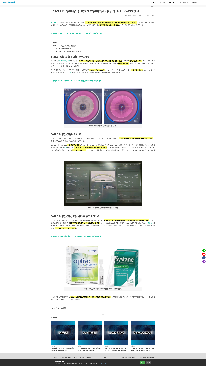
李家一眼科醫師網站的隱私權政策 (147, 358)
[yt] (204, 254)
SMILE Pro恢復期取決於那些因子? (65, 46)
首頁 (152, 6)
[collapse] (99, 42)
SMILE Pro (54, 22)
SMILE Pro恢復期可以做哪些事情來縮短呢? (68, 51)
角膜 (65, 147)
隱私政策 (103, 363)
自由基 (69, 73)
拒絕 (148, 362)
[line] (204, 250)
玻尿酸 (150, 223)
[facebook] (204, 257)
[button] (202, 2)
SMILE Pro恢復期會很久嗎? (63, 49)
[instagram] (204, 261)
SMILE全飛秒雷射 (64, 61)
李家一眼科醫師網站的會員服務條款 (130, 358)
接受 (142, 362)
